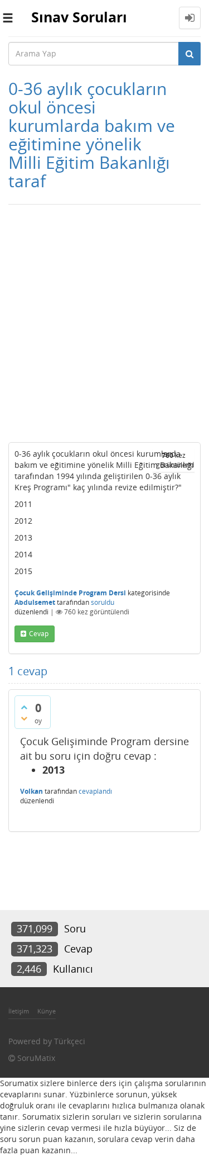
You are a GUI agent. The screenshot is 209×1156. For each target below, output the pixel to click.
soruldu (102, 602)
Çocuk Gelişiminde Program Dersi (70, 593)
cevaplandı (95, 791)
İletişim (18, 1011)
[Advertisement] (104, 320)
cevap (38, 633)
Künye (46, 1011)
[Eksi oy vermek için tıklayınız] (24, 718)
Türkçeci (69, 1041)
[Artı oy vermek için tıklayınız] (24, 707)
